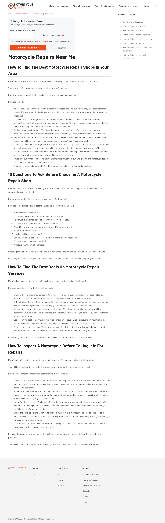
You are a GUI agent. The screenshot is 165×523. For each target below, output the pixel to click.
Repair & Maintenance (104, 6)
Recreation (124, 6)
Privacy (61, 485)
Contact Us (63, 468)
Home (35, 468)
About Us (61, 474)
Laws (146, 6)
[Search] (156, 6)
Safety (136, 6)
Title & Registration (81, 6)
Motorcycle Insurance (58, 6)
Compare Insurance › (28, 47)
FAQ (34, 474)
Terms (60, 480)
